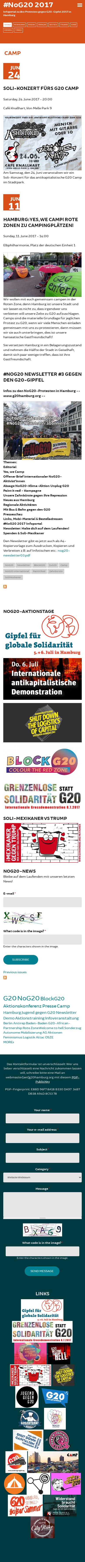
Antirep (19, 1023)
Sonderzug (72, 1028)
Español (8, 30)
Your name (42, 1110)
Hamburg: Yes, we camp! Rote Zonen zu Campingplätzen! (40, 222)
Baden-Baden (37, 1023)
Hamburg (12, 1012)
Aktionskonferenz (22, 1006)
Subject (42, 1150)
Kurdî (73, 25)
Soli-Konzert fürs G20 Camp (41, 88)
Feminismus (12, 1037)
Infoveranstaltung (62, 1018)
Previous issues (15, 972)
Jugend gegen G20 (38, 1012)
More (8, 1042)
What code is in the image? (24, 931)
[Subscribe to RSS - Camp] (42, 586)
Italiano (64, 25)
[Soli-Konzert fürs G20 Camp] (42, 142)
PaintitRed (39, 571)
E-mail (9, 894)
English (31, 25)
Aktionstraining (29, 1018)
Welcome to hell (51, 1028)
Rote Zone (31, 1028)
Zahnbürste (56, 571)
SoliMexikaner (13, 577)
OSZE (49, 1037)
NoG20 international (17, 571)
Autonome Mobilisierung (22, 1033)
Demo (9, 1018)
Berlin (8, 1023)
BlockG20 (39, 565)
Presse (49, 1006)
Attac (40, 1037)
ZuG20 (53, 565)
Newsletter (23, 565)
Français (42, 25)
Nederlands (19, 25)
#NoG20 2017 (28, 5)
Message (43, 1189)
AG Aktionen (52, 1033)
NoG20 (9, 565)
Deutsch (53, 25)
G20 (10, 998)
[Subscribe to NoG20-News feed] (42, 977)
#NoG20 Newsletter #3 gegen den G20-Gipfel (42, 377)
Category (42, 1169)
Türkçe (18, 30)
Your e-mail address (42, 1130)
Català (7, 25)
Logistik (29, 1037)
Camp (64, 565)
